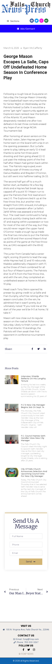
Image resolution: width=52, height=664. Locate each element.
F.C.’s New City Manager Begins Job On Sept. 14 (33, 406)
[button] (13, 21)
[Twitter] (37, 21)
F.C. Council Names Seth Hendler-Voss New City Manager (33, 438)
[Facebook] (32, 21)
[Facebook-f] (23, 649)
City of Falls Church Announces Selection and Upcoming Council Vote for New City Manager (34, 472)
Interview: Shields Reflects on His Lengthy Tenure (33, 378)
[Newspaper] (46, 21)
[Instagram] (41, 21)
